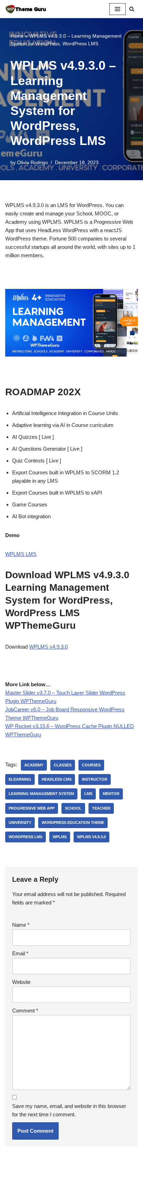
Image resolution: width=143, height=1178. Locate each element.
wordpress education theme (73, 822)
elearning (20, 779)
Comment (25, 1010)
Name (21, 925)
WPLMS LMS (20, 554)
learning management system (41, 793)
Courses (91, 765)
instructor (94, 779)
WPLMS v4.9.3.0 (48, 647)
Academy (33, 765)
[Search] (131, 9)
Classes (63, 765)
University (20, 822)
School (73, 808)
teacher (101, 808)
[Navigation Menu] (117, 9)
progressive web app (31, 808)
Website (21, 982)
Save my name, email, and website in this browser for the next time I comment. (69, 1110)
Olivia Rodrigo (32, 162)
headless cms (57, 779)
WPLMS (60, 837)
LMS (88, 793)
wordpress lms (25, 837)
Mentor (111, 793)
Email (20, 953)
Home (17, 36)
